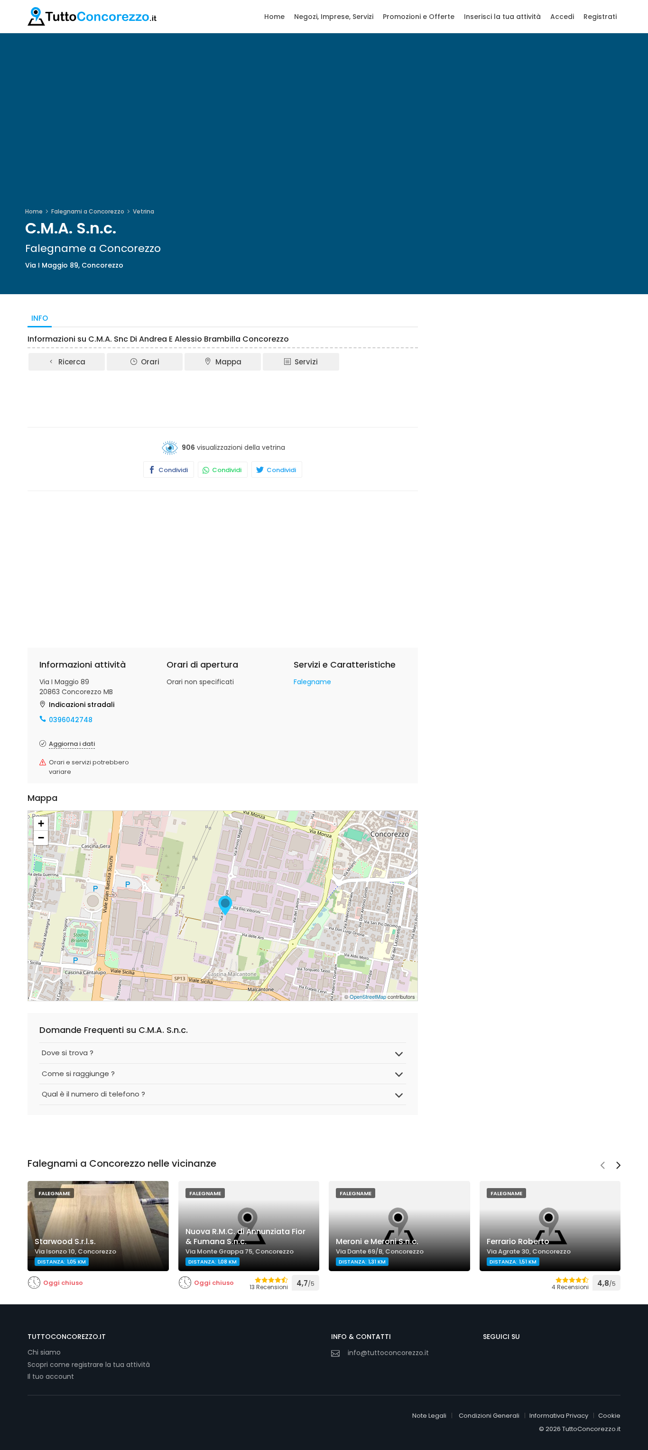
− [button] (41, 838)
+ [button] (41, 823)
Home (274, 16)
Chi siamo (44, 1352)
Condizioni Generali (489, 1415)
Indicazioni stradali (81, 704)
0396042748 (71, 720)
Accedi (562, 16)
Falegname (312, 682)
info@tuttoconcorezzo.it (388, 1352)
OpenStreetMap (368, 996)
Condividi (172, 469)
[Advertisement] (223, 398)
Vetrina (143, 211)
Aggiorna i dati (72, 743)
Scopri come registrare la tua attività (89, 1364)
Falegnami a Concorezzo (87, 211)
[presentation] (602, 1166)
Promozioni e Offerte (418, 16)
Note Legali (429, 1415)
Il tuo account (51, 1376)
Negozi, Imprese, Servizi (333, 16)
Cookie (609, 1415)
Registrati (600, 16)
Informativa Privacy (558, 1415)
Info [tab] (39, 318)
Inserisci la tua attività (502, 16)
